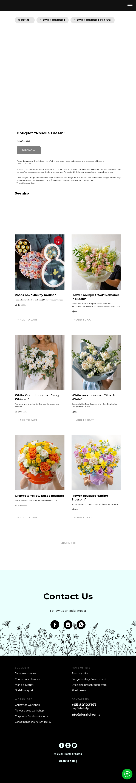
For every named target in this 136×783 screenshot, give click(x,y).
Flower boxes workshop (29, 710)
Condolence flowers (27, 679)
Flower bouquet (52, 20)
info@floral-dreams (86, 714)
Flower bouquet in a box (92, 20)
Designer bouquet (26, 673)
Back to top (67, 760)
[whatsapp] (81, 624)
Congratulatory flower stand (89, 679)
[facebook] (54, 624)
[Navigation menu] (130, 5)
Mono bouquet (24, 684)
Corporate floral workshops (31, 716)
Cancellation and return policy (33, 721)
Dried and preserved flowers (89, 684)
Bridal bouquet (24, 690)
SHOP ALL (24, 20)
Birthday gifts (80, 673)
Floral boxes (79, 690)
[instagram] (68, 624)
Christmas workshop (27, 705)
